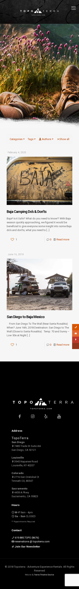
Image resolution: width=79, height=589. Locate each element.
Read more (63, 239)
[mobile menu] (73, 8)
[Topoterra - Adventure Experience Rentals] (39, 12)
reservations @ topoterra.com (32, 541)
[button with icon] (20, 416)
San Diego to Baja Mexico (26, 317)
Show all (64, 139)
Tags (30, 139)
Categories (16, 139)
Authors (46, 139)
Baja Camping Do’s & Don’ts (26, 211)
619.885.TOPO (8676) (27, 537)
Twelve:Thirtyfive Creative (44, 575)
